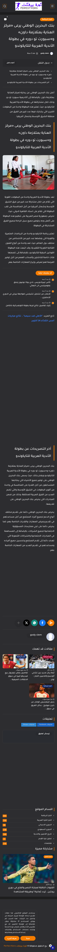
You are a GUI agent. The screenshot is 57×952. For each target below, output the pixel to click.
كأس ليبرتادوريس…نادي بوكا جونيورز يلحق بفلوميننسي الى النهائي (32, 284)
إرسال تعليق (44, 734)
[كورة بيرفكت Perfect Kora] (28, 6)
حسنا (28, 938)
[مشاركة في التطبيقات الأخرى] (18, 623)
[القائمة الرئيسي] (52, 6)
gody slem (45, 53)
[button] (42, 623)
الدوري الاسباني (27, 825)
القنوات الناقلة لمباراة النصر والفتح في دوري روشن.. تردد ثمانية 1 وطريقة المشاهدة (31, 890)
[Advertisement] (28, 357)
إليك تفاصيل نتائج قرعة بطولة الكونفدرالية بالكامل (28, 306)
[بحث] (5, 6)
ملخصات (27, 843)
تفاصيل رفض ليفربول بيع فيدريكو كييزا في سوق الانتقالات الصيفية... (16, 676)
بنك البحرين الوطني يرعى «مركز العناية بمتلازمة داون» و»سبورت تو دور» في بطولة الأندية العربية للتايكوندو (31, 74)
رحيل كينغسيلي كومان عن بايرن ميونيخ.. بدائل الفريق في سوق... (42, 705)
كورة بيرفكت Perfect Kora (15, 946)
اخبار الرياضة (47, 19)
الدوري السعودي (27, 830)
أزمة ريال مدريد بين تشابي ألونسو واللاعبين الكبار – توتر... (43, 676)
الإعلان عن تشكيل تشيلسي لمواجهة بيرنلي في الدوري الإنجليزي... (26, 296)
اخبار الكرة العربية (27, 820)
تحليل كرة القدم (28, 839)
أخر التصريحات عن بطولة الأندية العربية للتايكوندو (28, 83)
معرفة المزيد (12, 938)
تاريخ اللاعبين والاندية (27, 834)
